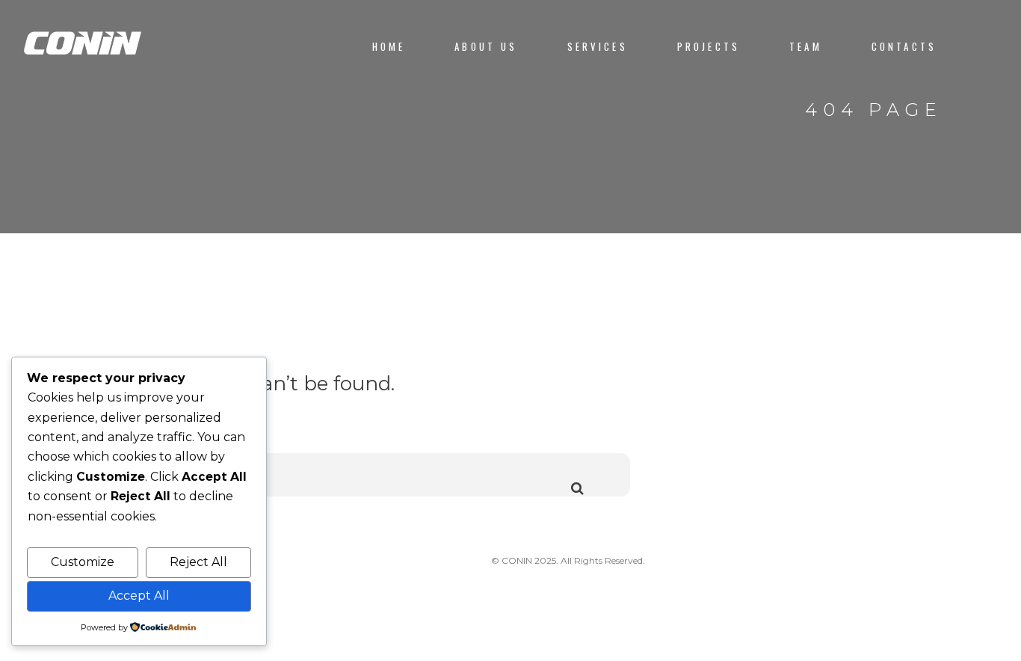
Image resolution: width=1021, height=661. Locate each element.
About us (485, 47)
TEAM (805, 47)
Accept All (139, 595)
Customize (82, 562)
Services (597, 47)
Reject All (198, 562)
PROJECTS (708, 47)
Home (389, 47)
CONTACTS (904, 47)
